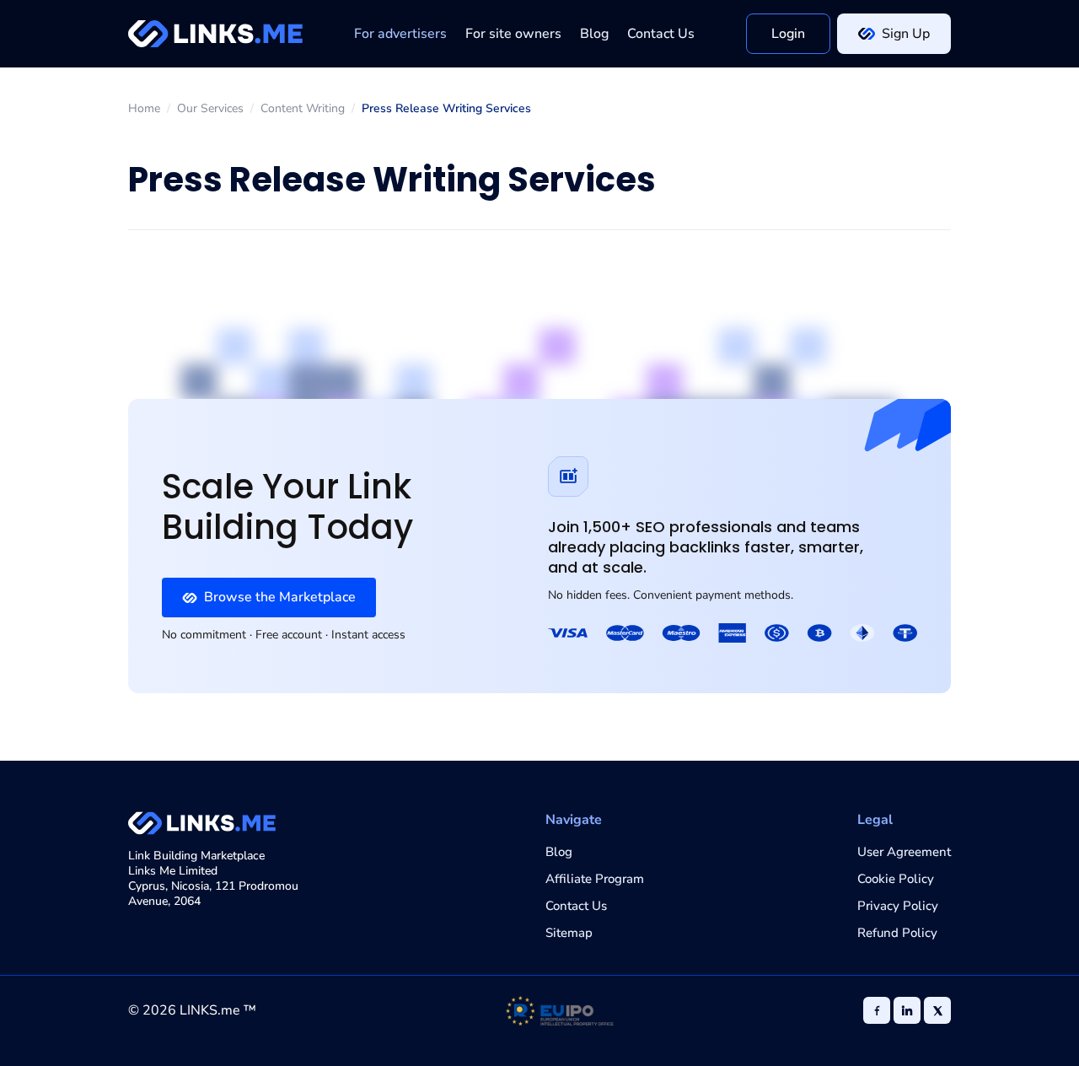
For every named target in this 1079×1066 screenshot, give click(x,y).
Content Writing (302, 108)
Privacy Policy (897, 905)
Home (144, 108)
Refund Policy (897, 932)
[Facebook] (876, 1010)
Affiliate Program (594, 878)
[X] (937, 1010)
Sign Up (906, 33)
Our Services (210, 108)
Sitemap (569, 932)
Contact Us (661, 33)
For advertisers (400, 33)
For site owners (513, 33)
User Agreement (904, 851)
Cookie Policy (895, 878)
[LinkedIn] (907, 1010)
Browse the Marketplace (280, 597)
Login (788, 33)
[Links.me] (215, 33)
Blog (594, 33)
